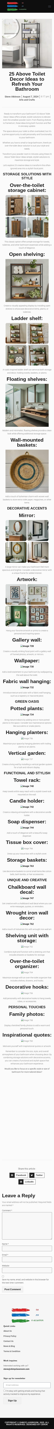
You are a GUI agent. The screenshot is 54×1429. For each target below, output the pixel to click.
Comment (7, 1210)
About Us (7, 1331)
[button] (49, 6)
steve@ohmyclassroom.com (16, 1369)
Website (5, 1266)
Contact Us (8, 1341)
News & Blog (9, 1346)
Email (5, 1255)
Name (5, 1244)
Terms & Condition (11, 1351)
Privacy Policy (9, 1336)
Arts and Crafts (27, 99)
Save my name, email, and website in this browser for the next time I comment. (25, 1281)
